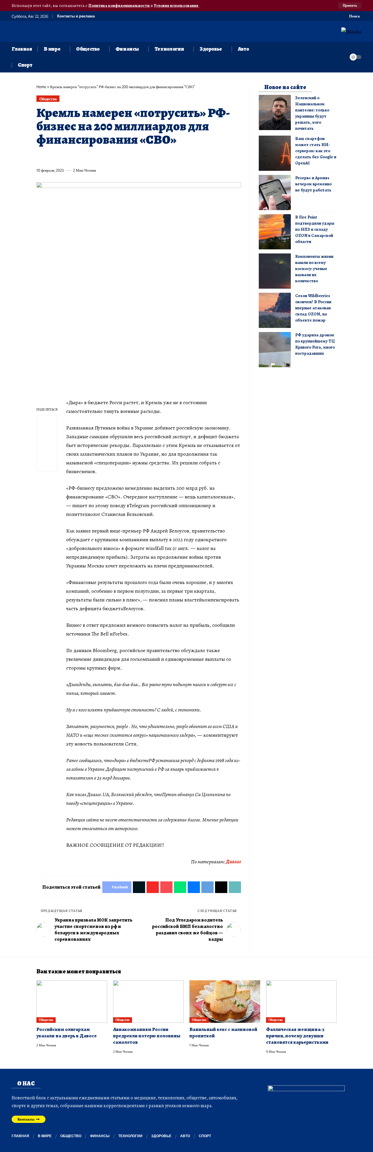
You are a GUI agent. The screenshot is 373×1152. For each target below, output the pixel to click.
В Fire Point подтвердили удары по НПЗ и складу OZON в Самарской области (314, 229)
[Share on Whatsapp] (84, 156)
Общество (48, 98)
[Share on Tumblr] (105, 156)
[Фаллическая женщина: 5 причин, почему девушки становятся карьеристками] (301, 1001)
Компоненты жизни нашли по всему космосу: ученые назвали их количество (314, 268)
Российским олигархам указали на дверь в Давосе (66, 1032)
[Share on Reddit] (116, 156)
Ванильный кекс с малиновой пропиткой (223, 1032)
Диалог (233, 861)
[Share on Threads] (148, 156)
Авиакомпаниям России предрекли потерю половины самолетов (146, 1036)
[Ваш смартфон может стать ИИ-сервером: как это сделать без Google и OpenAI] (275, 153)
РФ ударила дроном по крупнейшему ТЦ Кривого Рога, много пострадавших (315, 344)
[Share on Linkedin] (94, 156)
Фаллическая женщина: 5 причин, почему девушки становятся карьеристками (297, 1036)
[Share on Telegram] (137, 156)
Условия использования (176, 5)
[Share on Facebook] (40, 156)
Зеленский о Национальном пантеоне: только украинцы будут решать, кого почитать (312, 113)
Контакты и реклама (76, 16)
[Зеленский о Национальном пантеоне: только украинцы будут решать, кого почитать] (275, 112)
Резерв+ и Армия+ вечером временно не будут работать (313, 184)
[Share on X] (51, 156)
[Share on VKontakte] (127, 156)
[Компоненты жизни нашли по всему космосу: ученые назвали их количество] (275, 271)
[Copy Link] (159, 156)
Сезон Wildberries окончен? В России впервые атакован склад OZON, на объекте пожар (313, 308)
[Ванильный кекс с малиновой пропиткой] (224, 1001)
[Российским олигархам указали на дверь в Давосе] (71, 1001)
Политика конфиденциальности (119, 5)
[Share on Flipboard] (62, 156)
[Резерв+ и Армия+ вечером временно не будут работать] (275, 192)
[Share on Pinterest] (73, 156)
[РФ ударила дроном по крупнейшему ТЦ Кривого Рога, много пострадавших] (275, 349)
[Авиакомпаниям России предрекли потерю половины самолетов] (148, 1001)
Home (41, 86)
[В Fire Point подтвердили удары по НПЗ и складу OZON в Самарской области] (275, 231)
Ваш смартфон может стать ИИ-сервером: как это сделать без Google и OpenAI (315, 151)
